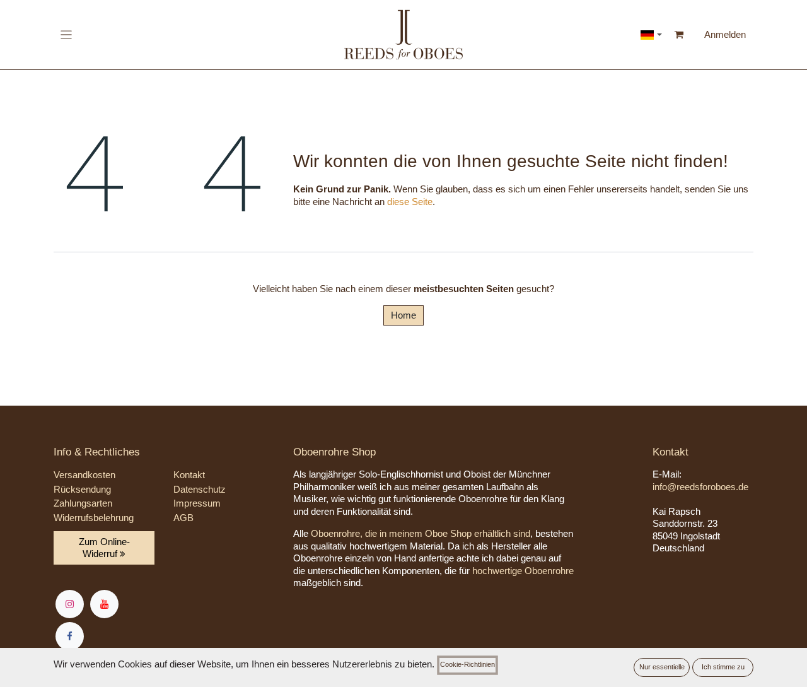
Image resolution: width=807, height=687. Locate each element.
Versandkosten (84, 474)
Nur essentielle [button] (662, 667)
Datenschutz (199, 489)
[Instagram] (69, 604)
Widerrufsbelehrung (94, 517)
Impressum (197, 503)
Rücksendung (82, 489)
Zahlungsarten (83, 503)
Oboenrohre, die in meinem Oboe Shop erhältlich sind (420, 533)
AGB (183, 517)
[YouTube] (104, 604)
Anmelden (725, 34)
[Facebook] (69, 636)
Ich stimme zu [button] (723, 667)
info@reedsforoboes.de (700, 486)
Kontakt (189, 474)
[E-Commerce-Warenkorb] (679, 34)
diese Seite (410, 201)
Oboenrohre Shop (334, 452)
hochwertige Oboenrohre (523, 570)
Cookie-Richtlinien (467, 664)
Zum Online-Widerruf (104, 548)
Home (403, 315)
